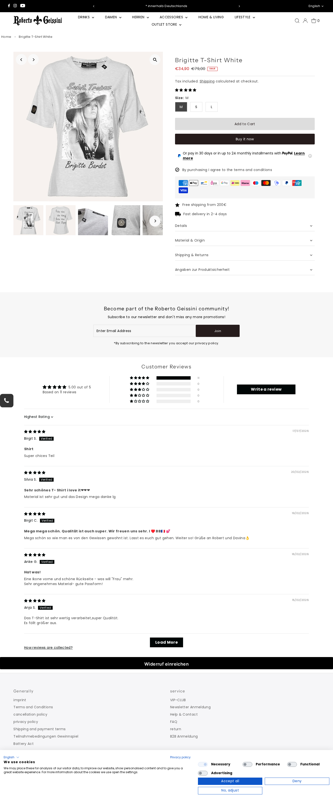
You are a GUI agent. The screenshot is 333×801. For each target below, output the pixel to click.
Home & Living (211, 17)
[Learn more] (310, 156)
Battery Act (23, 743)
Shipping (207, 81)
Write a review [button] (266, 389)
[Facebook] (9, 6)
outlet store (165, 24)
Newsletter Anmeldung (190, 707)
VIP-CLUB (178, 700)
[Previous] (93, 6)
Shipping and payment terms (39, 729)
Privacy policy (180, 757)
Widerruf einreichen (166, 664)
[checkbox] (203, 764)
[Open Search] (297, 21)
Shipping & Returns (191, 255)
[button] (185, 90)
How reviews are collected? (48, 647)
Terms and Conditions (33, 707)
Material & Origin (190, 240)
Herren (138, 17)
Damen (111, 17)
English (314, 6)
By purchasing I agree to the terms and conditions (227, 169)
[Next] (239, 6)
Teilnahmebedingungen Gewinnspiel (45, 736)
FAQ (173, 721)
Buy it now (245, 139)
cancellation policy (30, 714)
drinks (84, 17)
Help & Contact (184, 714)
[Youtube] (22, 6)
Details (181, 225)
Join (217, 331)
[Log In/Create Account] (305, 21)
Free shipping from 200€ (204, 204)
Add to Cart (245, 124)
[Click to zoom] (154, 59)
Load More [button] (166, 642)
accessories (172, 17)
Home (6, 36)
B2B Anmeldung (184, 736)
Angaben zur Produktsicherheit (203, 269)
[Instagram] (15, 6)
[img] (35, 431)
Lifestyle (243, 17)
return (175, 729)
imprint (19, 700)
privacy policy (25, 721)
